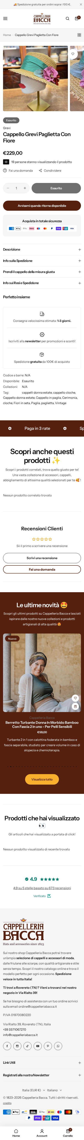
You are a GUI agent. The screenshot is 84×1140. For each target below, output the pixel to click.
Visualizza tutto (42, 779)
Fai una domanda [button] (42, 569)
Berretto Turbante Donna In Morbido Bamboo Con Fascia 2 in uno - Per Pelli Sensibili (42, 724)
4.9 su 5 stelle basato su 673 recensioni (42, 888)
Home (7, 35)
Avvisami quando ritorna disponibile (42, 206)
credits (7, 1103)
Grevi (7, 128)
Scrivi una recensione (42, 558)
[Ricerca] (67, 18)
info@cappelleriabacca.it (20, 1035)
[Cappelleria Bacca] (42, 18)
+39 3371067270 (14, 1029)
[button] (76, 766)
